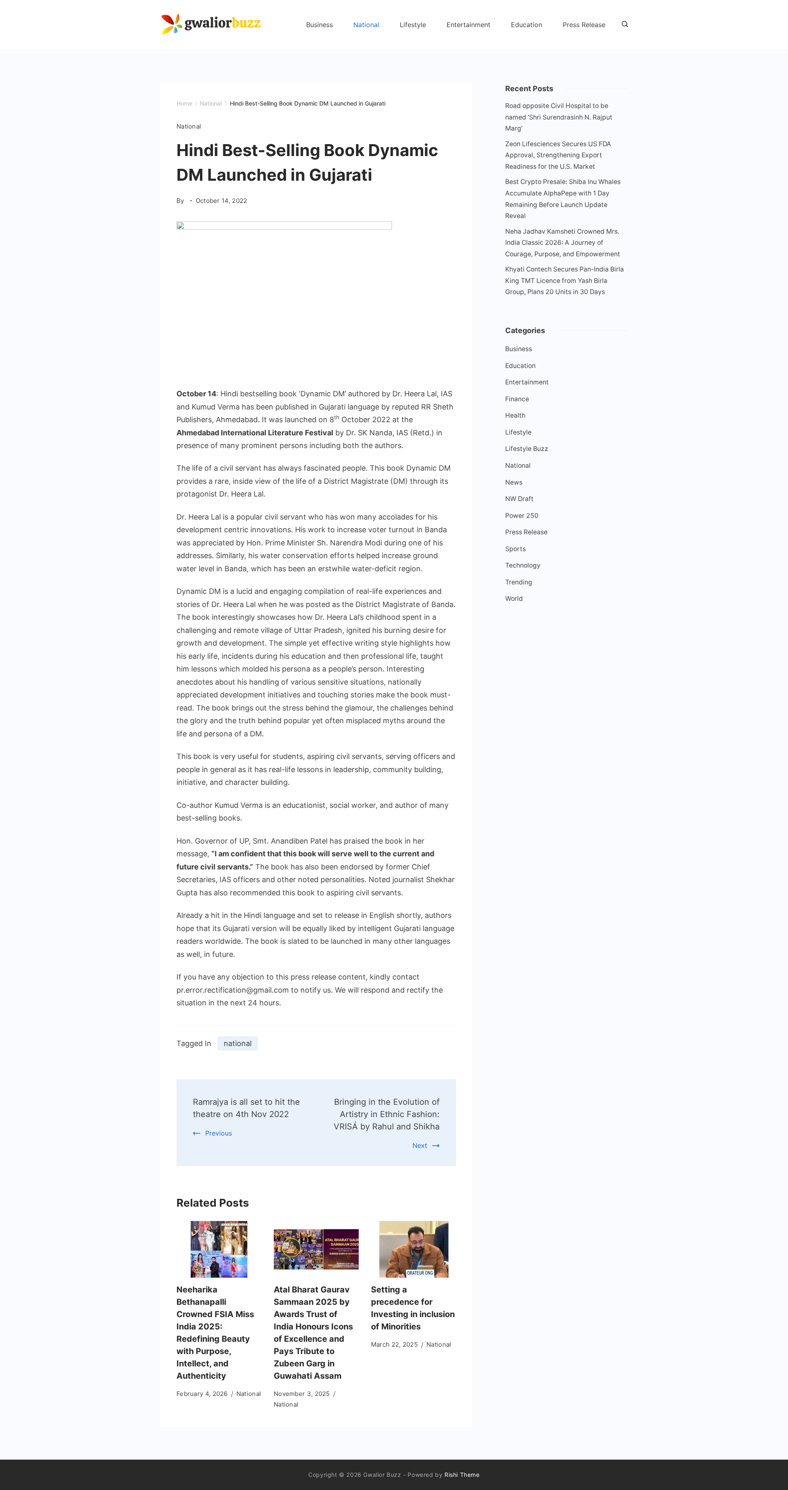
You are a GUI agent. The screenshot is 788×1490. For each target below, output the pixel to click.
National (366, 25)
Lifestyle (413, 25)
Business (319, 25)
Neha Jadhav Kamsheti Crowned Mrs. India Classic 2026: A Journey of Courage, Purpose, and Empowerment (562, 243)
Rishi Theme (462, 1474)
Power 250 (521, 516)
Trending (518, 582)
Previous (218, 1133)
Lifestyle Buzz (526, 449)
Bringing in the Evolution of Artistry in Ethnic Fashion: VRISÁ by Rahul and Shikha (387, 1114)
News (513, 482)
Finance (517, 399)
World (514, 598)
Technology (523, 565)
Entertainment (468, 25)
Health (515, 415)
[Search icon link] (623, 24)
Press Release (584, 25)
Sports (515, 549)
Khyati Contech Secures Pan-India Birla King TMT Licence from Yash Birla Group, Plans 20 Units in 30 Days (564, 280)
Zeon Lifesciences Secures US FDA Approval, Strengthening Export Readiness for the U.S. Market (558, 155)
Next (419, 1145)
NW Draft (519, 499)
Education (526, 25)
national (238, 1043)
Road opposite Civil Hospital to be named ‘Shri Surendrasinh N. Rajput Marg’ (558, 117)
